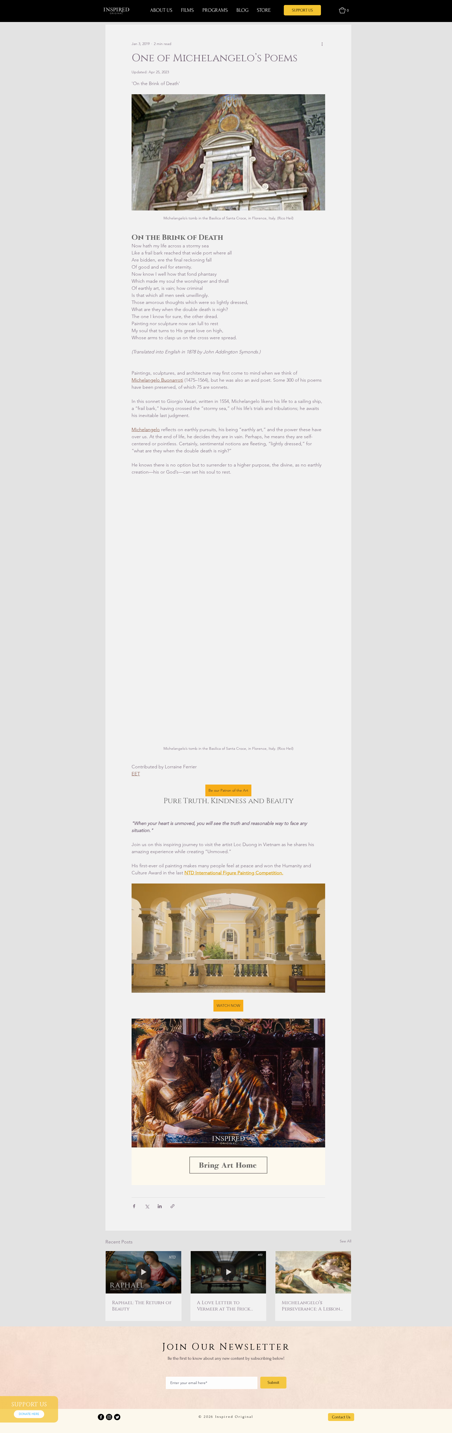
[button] (344, 10)
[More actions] (322, 44)
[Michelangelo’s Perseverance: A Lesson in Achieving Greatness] (313, 1272)
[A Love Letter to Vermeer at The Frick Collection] (228, 1272)
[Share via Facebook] (134, 1206)
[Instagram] (109, 1417)
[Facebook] (101, 1417)
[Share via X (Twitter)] (146, 1206)
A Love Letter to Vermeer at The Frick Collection (223, 1306)
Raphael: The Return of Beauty (142, 1306)
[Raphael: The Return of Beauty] (143, 1272)
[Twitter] (117, 1417)
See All (345, 1241)
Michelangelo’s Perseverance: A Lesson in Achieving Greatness (312, 1306)
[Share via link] (172, 1206)
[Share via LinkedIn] (159, 1206)
